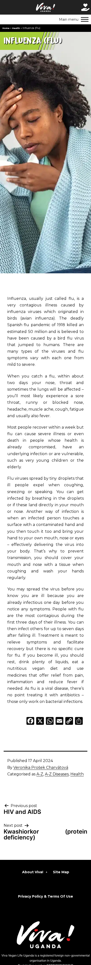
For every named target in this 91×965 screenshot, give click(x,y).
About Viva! (32, 872)
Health (16, 28)
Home (5, 28)
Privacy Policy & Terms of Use (45, 896)
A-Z (39, 774)
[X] (40, 721)
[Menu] (85, 19)
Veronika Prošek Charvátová (40, 767)
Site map (61, 872)
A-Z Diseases (57, 774)
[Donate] (85, 7)
